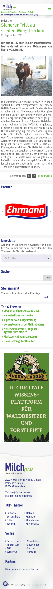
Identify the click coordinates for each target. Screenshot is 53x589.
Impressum (13, 544)
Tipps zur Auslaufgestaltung (20, 320)
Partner (31, 548)
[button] (29, 176)
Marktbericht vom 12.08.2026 (20, 336)
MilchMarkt (32, 523)
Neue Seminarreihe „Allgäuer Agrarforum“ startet (20, 331)
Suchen (6, 272)
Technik (11, 523)
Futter (10, 520)
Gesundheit (13, 516)
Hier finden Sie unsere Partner (22, 569)
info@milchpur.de (21, 495)
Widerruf (12, 551)
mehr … (48, 297)
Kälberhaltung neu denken (19, 315)
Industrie (6, 20)
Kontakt (31, 551)
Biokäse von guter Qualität (19, 341)
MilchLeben (32, 520)
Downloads (33, 544)
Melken (30, 513)
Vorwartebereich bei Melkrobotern (24, 324)
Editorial (11, 513)
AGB (9, 548)
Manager (31, 516)
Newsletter (33, 541)
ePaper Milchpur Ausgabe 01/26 (22, 310)
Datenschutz (14, 541)
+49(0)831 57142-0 (20, 492)
